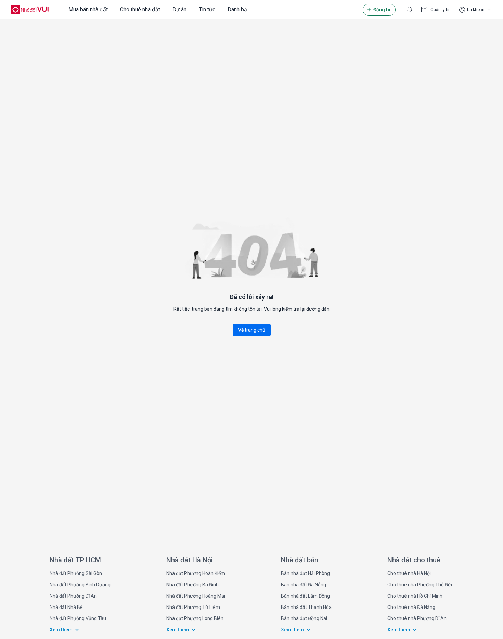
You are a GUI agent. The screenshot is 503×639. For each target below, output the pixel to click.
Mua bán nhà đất (88, 9)
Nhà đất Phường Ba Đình (192, 584)
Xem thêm (61, 629)
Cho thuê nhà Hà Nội (409, 573)
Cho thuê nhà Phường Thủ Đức (420, 584)
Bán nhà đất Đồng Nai (304, 618)
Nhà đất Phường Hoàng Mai (195, 596)
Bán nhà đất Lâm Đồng (305, 596)
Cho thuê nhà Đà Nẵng (411, 607)
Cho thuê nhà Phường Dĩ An (417, 618)
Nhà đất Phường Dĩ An (73, 596)
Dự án (179, 9)
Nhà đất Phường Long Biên (194, 618)
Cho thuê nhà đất (140, 9)
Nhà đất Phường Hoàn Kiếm (195, 573)
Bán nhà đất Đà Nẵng (303, 584)
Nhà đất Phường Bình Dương (80, 584)
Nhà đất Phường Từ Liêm (193, 607)
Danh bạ (237, 9)
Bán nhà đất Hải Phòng (305, 573)
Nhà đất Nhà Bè (66, 607)
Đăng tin (382, 9)
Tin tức (207, 9)
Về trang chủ (251, 330)
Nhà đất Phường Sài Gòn (76, 573)
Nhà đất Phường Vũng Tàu (78, 618)
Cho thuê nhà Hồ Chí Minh (414, 596)
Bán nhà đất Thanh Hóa (306, 607)
